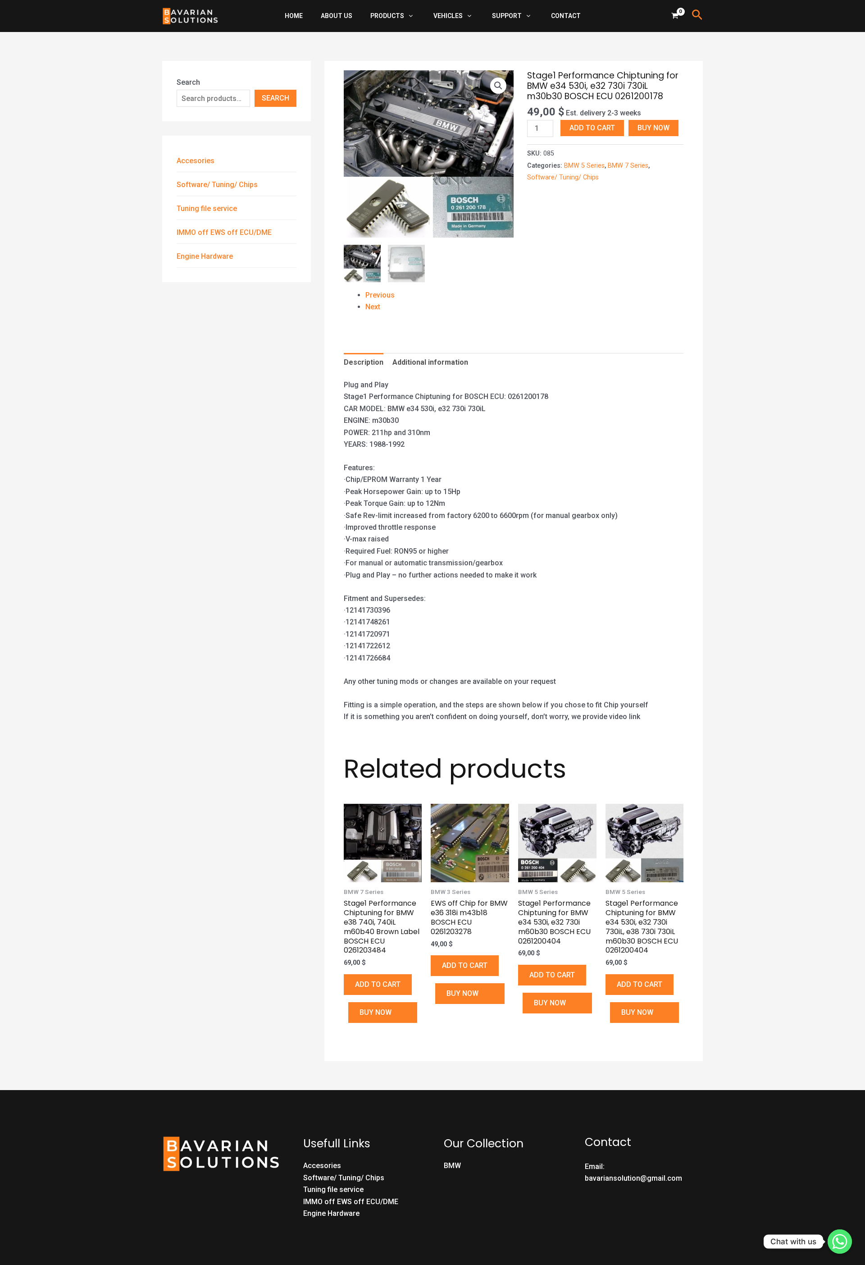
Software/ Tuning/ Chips (217, 184)
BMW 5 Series (584, 166)
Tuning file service (207, 208)
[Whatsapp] (840, 1241)
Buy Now (653, 128)
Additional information (430, 362)
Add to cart (592, 128)
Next (372, 306)
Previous (380, 295)
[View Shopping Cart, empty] (675, 16)
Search (188, 82)
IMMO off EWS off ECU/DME (224, 232)
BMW (452, 1165)
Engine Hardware (205, 256)
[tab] (363, 362)
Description (363, 362)
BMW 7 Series (628, 166)
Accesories (195, 160)
